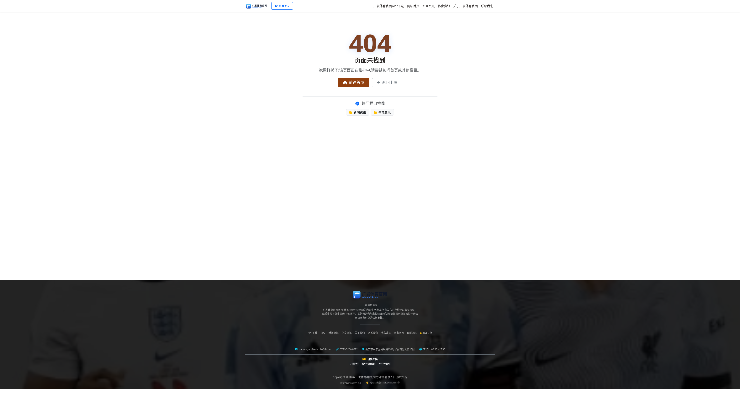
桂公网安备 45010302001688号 (385, 382)
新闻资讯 (428, 6)
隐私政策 (386, 332)
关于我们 (360, 332)
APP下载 (312, 332)
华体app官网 (384, 363)
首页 (322, 332)
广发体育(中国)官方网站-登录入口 (376, 377)
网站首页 (413, 6)
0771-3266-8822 (348, 349)
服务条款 (399, 332)
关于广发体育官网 (465, 6)
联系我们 (373, 332)
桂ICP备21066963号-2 (350, 383)
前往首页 (356, 82)
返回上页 (389, 82)
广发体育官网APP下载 (388, 6)
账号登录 (284, 6)
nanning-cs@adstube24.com (314, 349)
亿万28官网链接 (368, 363)
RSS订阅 (427, 332)
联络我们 (487, 6)
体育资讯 (444, 6)
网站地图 (412, 332)
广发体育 (354, 363)
